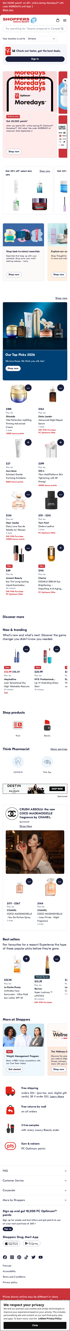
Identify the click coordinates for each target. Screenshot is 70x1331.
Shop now (8, 10)
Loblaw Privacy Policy (50, 1318)
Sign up (7, 1229)
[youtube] (40, 1257)
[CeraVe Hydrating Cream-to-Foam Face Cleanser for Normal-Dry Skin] (16, 204)
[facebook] (5, 1257)
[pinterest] (19, 1257)
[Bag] (57, 20)
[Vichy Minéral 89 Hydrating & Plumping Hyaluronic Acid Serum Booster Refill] (39, 186)
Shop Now (26, 826)
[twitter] (33, 1257)
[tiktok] (26, 1257)
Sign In (35, 58)
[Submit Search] (62, 28)
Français (7, 1265)
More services (58, 749)
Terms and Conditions (14, 1276)
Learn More (57, 1096)
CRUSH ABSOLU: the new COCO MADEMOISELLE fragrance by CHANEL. (37, 813)
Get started (14, 1069)
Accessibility (9, 1271)
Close (35, 1325)
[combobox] (35, 28)
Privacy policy (10, 1282)
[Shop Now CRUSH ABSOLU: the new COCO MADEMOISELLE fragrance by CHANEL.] (35, 852)
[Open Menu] (64, 20)
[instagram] (12, 1257)
